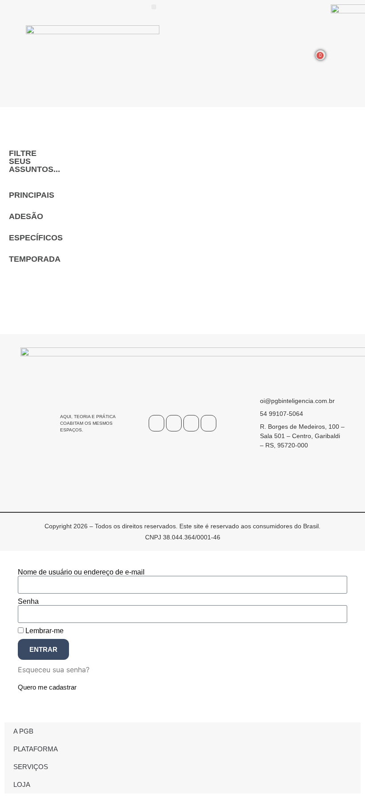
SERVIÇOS (30, 766)
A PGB (23, 731)
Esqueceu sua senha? (53, 669)
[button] (153, 6)
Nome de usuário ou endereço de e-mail (81, 572)
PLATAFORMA (35, 749)
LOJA (21, 784)
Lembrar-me (44, 630)
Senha (28, 601)
